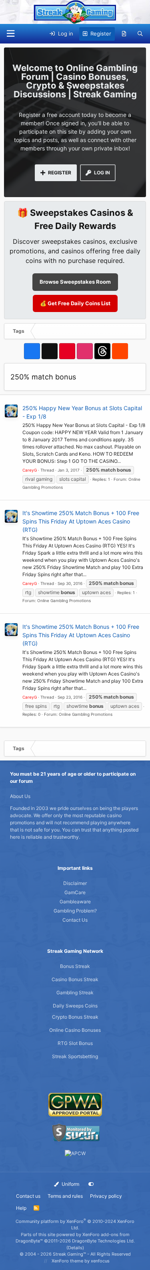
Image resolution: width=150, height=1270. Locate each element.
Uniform (69, 1184)
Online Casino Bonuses (75, 1030)
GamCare (75, 892)
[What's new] (124, 34)
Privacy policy (106, 1196)
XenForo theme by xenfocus (81, 1261)
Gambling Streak (75, 992)
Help (21, 1208)
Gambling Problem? (75, 911)
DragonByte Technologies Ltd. (103, 1241)
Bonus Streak (75, 966)
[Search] (140, 34)
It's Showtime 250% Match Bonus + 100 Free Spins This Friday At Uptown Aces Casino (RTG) (80, 521)
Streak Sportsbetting (75, 1056)
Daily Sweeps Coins (75, 1006)
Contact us (28, 1196)
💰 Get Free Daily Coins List (75, 303)
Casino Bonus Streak (75, 979)
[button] (10, 33)
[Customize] (91, 1184)
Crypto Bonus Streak (75, 1017)
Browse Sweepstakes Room (75, 281)
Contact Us (75, 920)
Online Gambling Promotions (64, 600)
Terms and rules (65, 1196)
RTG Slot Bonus (75, 1043)
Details (75, 1247)
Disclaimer (75, 883)
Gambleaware (75, 902)
